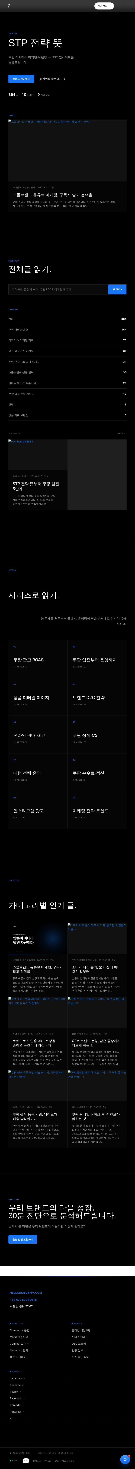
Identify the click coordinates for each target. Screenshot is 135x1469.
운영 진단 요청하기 (22, 1239)
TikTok (15, 1391)
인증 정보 (77, 1350)
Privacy (47, 1461)
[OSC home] (16, 6)
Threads (16, 1405)
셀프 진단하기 (18, 1357)
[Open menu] (121, 5)
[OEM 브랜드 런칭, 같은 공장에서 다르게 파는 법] (97, 1012)
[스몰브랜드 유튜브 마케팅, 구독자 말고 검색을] (67, 150)
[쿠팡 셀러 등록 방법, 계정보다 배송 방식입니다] (38, 1085)
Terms (56, 1461)
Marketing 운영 (19, 1337)
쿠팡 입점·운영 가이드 (23, 1033)
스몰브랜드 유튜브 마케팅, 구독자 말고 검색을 (52, 195)
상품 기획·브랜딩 (80, 1033)
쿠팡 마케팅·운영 (20, 476)
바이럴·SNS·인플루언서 (24, 187)
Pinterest (17, 1411)
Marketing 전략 (19, 1350)
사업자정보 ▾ (68, 1461)
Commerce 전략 (19, 1343)
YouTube (16, 1385)
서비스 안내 (79, 1337)
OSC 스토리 (79, 1343)
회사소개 (37, 1461)
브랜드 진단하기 (21, 78)
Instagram (17, 1378)
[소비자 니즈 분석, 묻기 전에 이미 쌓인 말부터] (97, 938)
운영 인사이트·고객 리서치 (84, 960)
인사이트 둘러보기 (51, 78)
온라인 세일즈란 (81, 1330)
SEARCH (117, 289)
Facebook (17, 1398)
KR (25, 1461)
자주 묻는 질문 (80, 1357)
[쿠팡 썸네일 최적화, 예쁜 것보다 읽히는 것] (97, 1085)
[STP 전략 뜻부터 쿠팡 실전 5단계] (38, 454)
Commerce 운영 (19, 1330)
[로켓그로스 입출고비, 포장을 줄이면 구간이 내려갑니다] (38, 1012)
